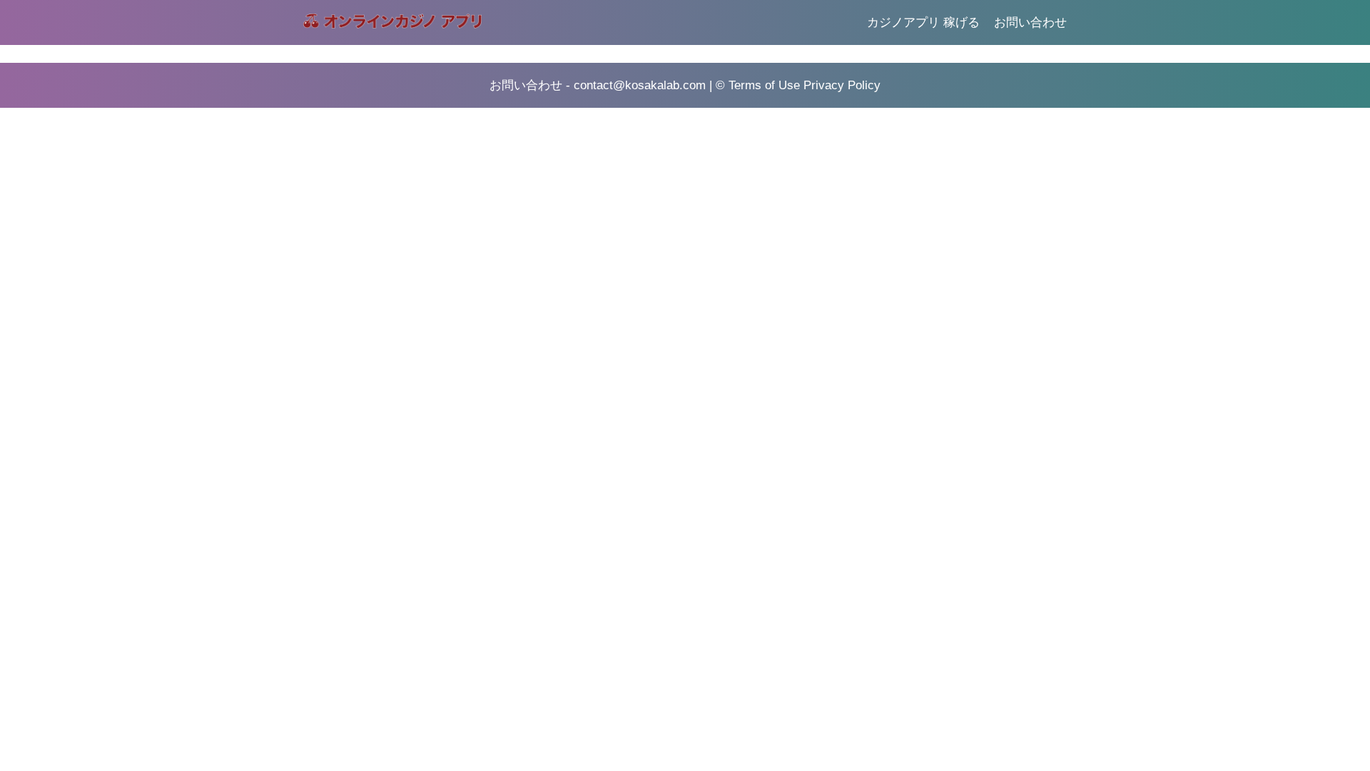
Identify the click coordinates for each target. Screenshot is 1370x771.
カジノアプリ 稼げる (923, 22)
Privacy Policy (842, 85)
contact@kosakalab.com (640, 85)
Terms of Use (764, 85)
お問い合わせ (1030, 22)
